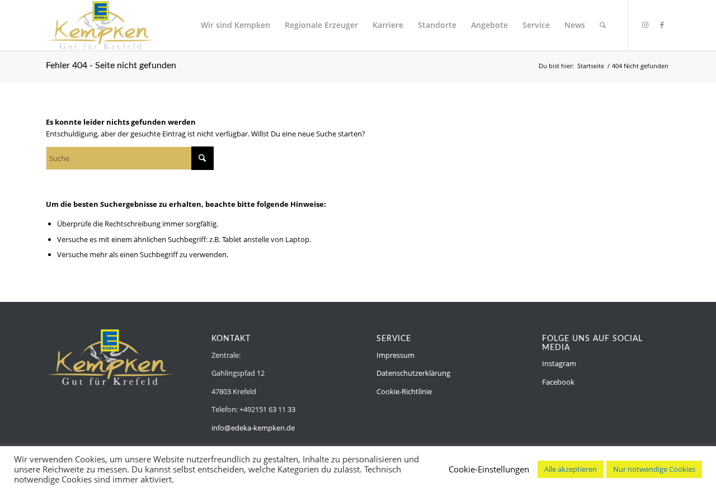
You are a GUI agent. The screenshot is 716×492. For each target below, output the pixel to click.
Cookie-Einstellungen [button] (489, 469)
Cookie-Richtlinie (404, 391)
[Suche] (602, 25)
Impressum (395, 355)
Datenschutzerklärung (413, 373)
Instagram (559, 363)
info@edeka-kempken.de (253, 428)
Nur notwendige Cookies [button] (654, 469)
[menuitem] (235, 25)
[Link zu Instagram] (645, 24)
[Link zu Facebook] (661, 24)
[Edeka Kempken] (101, 25)
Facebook (558, 382)
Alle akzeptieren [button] (570, 469)
